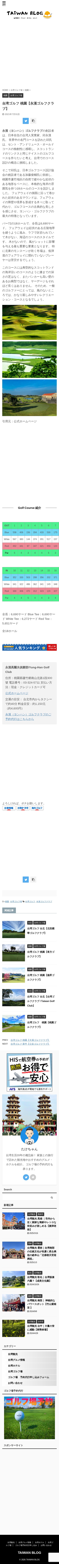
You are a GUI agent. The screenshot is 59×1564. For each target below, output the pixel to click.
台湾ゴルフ (30, 901)
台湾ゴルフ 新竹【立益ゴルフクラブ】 (30, 1044)
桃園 (7, 901)
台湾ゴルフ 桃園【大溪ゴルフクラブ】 (30, 1040)
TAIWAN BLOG (29, 1553)
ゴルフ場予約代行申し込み (26, 1545)
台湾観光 (13, 1354)
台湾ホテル (14, 1365)
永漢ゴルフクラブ (44, 901)
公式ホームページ (16, 693)
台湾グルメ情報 (16, 1360)
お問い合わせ (15, 1383)
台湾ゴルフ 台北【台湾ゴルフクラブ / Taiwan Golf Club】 (40, 1001)
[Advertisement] (29, 56)
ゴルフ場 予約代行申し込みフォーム (28, 1377)
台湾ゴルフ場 (16, 901)
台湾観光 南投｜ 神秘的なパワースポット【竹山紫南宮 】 (41, 1304)
